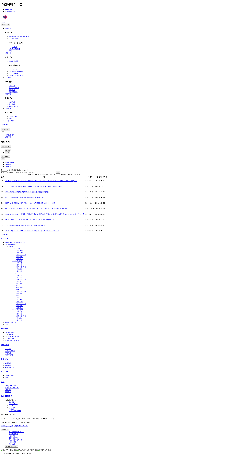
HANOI (11, 402)
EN (4, 127)
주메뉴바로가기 (10, 11)
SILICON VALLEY (15, 411)
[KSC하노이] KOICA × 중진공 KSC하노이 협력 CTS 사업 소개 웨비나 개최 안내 (32, 231)
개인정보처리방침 (7, 426)
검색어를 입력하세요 (14, 172)
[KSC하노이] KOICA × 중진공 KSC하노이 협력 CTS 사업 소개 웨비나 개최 (30, 203)
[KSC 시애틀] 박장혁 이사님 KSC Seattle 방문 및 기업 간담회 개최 (27, 192)
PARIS (11, 405)
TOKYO (11, 409)
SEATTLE (12, 407)
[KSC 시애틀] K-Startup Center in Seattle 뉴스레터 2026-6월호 (25, 225)
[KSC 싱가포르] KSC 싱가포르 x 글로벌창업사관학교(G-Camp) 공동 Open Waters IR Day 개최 (36, 208)
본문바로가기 (9, 9)
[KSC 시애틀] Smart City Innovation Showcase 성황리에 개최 (24, 197)
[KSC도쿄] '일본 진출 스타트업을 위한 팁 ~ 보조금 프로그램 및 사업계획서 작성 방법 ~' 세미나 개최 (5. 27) (41, 181)
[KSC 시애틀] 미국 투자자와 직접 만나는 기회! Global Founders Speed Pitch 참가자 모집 (34, 186)
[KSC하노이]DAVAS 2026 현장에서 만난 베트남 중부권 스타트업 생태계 (29, 219)
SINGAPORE (13, 404)
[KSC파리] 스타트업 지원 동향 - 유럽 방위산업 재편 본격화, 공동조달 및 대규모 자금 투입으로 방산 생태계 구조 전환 (45, 214)
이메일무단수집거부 (21, 426)
